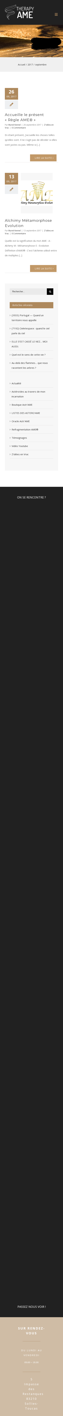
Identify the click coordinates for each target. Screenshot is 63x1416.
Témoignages (19, 437)
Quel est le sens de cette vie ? (29, 354)
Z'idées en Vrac (20, 454)
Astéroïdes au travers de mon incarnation (28, 394)
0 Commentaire (19, 127)
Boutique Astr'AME (22, 404)
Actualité (16, 383)
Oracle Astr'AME (21, 421)
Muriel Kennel (14, 124)
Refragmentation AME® (25, 429)
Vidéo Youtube (20, 446)
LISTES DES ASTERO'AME (26, 413)
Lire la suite (43, 157)
